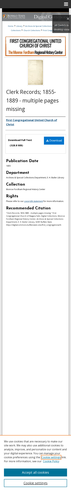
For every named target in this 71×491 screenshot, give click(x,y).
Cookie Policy (51, 461)
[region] (35, 463)
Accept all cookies (35, 472)
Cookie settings (51, 457)
